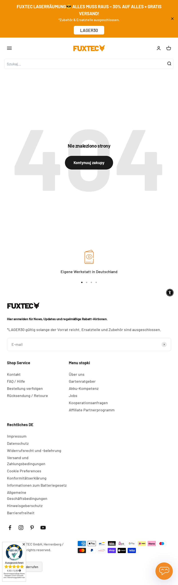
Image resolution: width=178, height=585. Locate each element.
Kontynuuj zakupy (89, 162)
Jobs (73, 395)
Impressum (16, 436)
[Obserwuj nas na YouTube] (43, 528)
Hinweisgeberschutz (25, 505)
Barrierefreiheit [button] (21, 512)
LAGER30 (89, 30)
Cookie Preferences (24, 470)
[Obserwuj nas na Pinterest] (32, 528)
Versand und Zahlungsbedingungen (26, 460)
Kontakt (14, 374)
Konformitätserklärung (26, 478)
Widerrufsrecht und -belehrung (34, 450)
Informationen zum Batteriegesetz (37, 485)
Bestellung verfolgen (25, 388)
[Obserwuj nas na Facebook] (10, 528)
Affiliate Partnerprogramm (92, 409)
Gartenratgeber (82, 381)
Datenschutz (18, 443)
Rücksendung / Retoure (27, 395)
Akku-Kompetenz (84, 388)
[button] (170, 292)
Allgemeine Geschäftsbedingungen (27, 495)
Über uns (76, 374)
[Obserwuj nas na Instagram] (21, 528)
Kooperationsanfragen (88, 402)
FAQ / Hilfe (16, 381)
